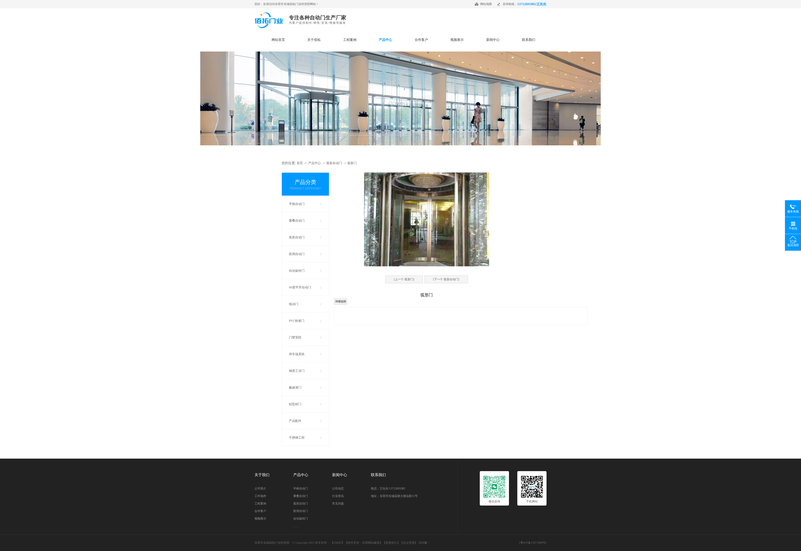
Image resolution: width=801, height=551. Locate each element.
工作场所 (260, 496)
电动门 (293, 304)
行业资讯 (338, 496)
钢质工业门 (297, 370)
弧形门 (352, 163)
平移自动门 (297, 204)
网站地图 (486, 4)
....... (296, 526)
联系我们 (378, 475)
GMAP (337, 542)
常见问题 (338, 503)
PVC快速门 (296, 320)
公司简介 (260, 488)
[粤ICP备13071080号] (533, 542)
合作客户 (260, 511)
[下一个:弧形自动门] (446, 279)
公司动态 (338, 488)
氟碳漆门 (295, 387)
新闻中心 (339, 475)
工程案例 (260, 503)
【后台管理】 (409, 542)
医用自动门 (297, 254)
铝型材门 (295, 404)
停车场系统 (297, 354)
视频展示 (260, 518)
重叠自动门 (297, 220)
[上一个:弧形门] (404, 279)
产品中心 (314, 163)
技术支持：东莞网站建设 (364, 542)
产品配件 (295, 421)
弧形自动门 (334, 163)
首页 (300, 163)
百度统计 (391, 542)
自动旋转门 (297, 270)
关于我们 (262, 475)
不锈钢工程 (297, 437)
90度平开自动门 (300, 287)
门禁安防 (295, 337)
